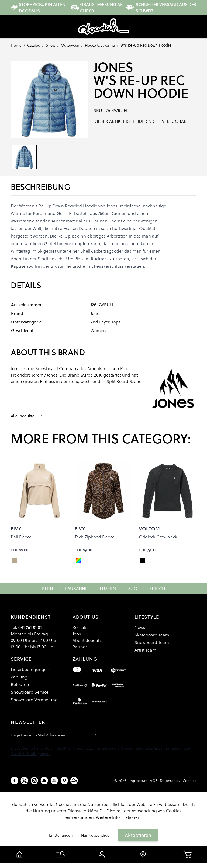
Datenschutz (170, 780)
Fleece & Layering (100, 45)
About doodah (87, 640)
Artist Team (145, 650)
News (139, 627)
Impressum (138, 780)
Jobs (77, 634)
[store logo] (103, 26)
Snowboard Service (30, 692)
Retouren (20, 684)
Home (16, 45)
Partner (80, 647)
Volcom (149, 528)
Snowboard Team (151, 642)
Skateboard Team (151, 635)
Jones (113, 67)
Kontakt (80, 627)
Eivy (16, 528)
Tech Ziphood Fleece (95, 537)
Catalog (33, 45)
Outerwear (70, 45)
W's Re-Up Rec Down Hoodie (145, 45)
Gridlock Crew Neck (158, 537)
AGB (154, 780)
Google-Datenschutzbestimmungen (151, 748)
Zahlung (19, 677)
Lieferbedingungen (30, 669)
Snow (50, 45)
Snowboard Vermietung (34, 699)
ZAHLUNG (85, 659)
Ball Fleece (21, 537)
